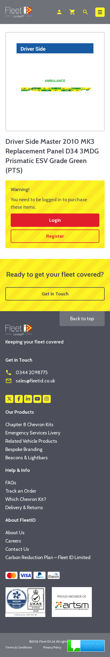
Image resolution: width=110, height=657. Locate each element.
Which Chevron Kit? (25, 499)
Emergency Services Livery (32, 433)
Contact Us (17, 549)
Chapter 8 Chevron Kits (29, 425)
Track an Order (20, 491)
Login (55, 220)
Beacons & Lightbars (26, 458)
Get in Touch (55, 294)
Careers (13, 541)
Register (55, 236)
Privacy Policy (52, 647)
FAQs (10, 483)
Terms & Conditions (18, 647)
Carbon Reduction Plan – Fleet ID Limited (48, 557)
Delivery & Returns (24, 507)
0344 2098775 (26, 372)
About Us (15, 533)
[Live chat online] (86, 645)
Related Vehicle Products (31, 441)
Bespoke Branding (23, 449)
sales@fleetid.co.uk (30, 381)
